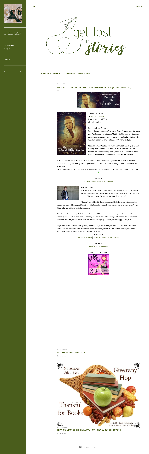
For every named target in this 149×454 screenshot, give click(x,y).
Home (43, 73)
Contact (59, 73)
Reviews (79, 73)
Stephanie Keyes (97, 116)
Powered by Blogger (89, 447)
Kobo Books (108, 181)
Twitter (95, 237)
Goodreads (88, 237)
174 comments (61, 433)
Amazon (87, 181)
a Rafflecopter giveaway (98, 246)
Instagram (7, 49)
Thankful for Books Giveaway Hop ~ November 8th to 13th (89, 430)
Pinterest (116, 237)
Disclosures (70, 73)
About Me (51, 73)
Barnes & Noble (97, 181)
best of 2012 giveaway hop (71, 352)
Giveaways (88, 73)
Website (80, 237)
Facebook (102, 237)
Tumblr (109, 237)
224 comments (61, 356)
